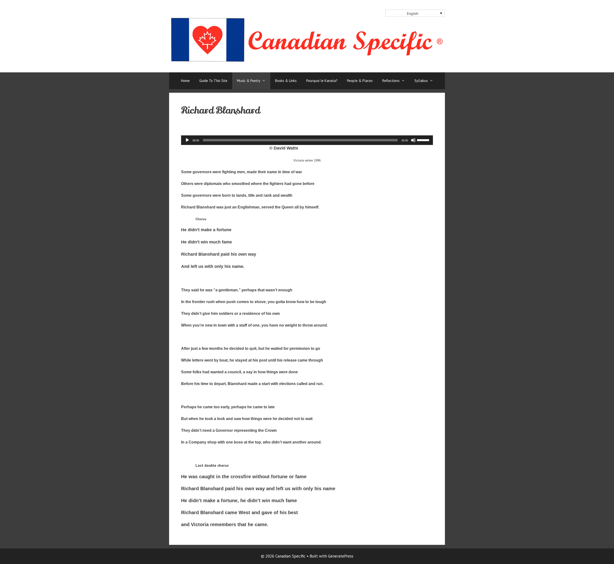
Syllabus (421, 80)
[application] (307, 140)
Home (185, 80)
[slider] (424, 139)
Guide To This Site (213, 80)
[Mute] (413, 140)
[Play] (187, 140)
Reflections (391, 80)
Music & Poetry (248, 80)
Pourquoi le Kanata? (321, 80)
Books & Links (286, 80)
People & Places (360, 80)
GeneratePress (340, 556)
